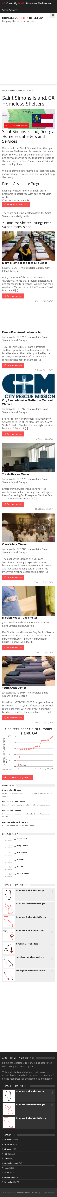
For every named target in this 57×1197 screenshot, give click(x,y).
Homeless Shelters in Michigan (30, 903)
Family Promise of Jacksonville (21, 332)
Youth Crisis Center (14, 687)
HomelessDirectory (23, 17)
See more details (14, 295)
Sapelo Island (23, 873)
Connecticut (9, 1181)
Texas (6, 1167)
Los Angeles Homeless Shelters (30, 970)
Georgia (12, 90)
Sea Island (22, 838)
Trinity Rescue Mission (16, 474)
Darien (20, 866)
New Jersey (9, 1177)
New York (8, 1139)
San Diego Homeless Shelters (30, 957)
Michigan (7, 1149)
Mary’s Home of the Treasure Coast (24, 262)
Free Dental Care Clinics (13, 801)
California (8, 1144)
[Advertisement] (28, 55)
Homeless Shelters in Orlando (30, 930)
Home (4, 90)
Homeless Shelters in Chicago (30, 890)
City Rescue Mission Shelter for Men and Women (27, 402)
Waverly (21, 859)
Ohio (6, 1158)
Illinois (6, 1172)
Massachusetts (10, 1163)
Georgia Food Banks (11, 790)
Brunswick (22, 852)
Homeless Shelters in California (31, 917)
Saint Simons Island (25, 90)
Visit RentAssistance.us (16, 204)
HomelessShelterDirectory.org (28, 1192)
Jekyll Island (22, 845)
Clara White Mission (14, 544)
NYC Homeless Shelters (27, 943)
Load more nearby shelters (18, 777)
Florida (7, 1153)
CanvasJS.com (50, 770)
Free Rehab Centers (11, 810)
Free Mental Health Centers (15, 822)
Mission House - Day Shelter (19, 617)
